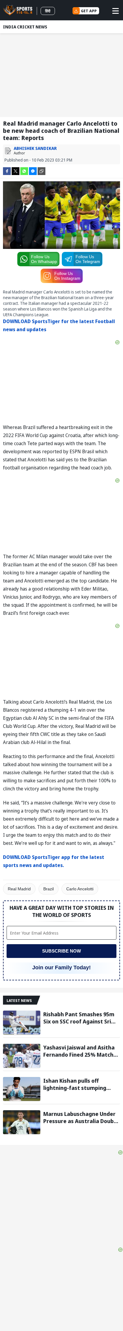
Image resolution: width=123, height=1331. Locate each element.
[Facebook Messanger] (33, 171)
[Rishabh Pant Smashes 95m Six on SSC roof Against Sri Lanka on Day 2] (21, 1023)
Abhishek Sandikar (35, 148)
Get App (89, 10)
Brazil (48, 888)
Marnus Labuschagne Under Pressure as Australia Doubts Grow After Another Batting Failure (81, 1117)
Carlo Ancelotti (79, 888)
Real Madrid (19, 888)
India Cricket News (25, 27)
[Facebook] (7, 171)
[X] (15, 171)
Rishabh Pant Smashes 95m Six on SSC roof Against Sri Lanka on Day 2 (78, 1018)
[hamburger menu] (115, 10)
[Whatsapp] (24, 171)
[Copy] (41, 171)
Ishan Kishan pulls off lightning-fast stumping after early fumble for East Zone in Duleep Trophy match (81, 1084)
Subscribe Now (61, 950)
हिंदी (47, 10)
